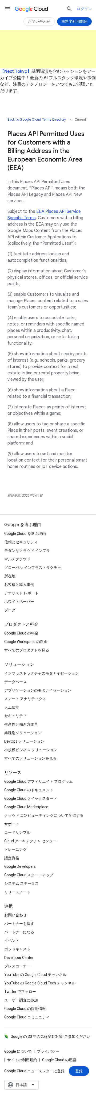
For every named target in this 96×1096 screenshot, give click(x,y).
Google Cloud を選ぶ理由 (25, 533)
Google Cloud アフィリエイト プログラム (38, 781)
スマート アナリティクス (25, 699)
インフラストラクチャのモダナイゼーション (41, 673)
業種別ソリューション (23, 733)
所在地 (9, 576)
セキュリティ (15, 716)
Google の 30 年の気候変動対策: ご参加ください (50, 1036)
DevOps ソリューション (24, 741)
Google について (18, 1051)
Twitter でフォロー (20, 991)
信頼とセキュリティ (21, 542)
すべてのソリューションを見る (30, 758)
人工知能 (11, 707)
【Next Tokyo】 (15, 71)
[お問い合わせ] (39, 21)
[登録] (79, 1071)
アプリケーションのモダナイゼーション (37, 690)
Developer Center (19, 957)
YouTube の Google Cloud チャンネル (35, 974)
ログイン (84, 8)
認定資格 (11, 858)
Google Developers (20, 866)
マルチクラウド (17, 559)
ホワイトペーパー (19, 601)
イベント (11, 940)
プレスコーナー (17, 966)
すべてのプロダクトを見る (26, 650)
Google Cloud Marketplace (26, 807)
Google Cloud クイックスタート (30, 798)
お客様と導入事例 (19, 584)
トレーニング (15, 849)
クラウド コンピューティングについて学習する (43, 815)
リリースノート (17, 892)
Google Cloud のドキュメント (28, 790)
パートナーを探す (19, 923)
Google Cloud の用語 (59, 1060)
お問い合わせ (15, 915)
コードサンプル (17, 832)
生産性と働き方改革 (21, 724)
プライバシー (48, 1051)
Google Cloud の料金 (21, 633)
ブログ (9, 610)
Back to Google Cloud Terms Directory (36, 119)
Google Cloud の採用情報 (25, 1008)
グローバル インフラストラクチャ (32, 567)
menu (7, 9)
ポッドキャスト (17, 949)
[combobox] (21, 1085)
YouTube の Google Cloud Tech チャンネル (39, 983)
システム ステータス (21, 883)
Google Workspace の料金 (25, 642)
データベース (15, 682)
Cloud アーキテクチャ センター (30, 841)
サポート (11, 824)
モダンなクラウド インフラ (27, 550)
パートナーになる (19, 932)
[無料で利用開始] (74, 21)
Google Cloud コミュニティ (27, 1017)
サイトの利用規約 (22, 1060)
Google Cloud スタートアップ (28, 875)
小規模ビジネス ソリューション (30, 750)
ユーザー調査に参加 (21, 1000)
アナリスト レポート (21, 593)
